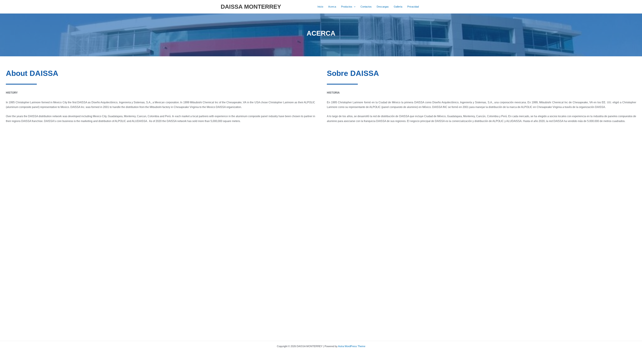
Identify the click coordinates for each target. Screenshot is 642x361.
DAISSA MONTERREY (251, 6)
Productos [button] (346, 6)
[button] (353, 6)
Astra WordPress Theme (351, 346)
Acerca (332, 6)
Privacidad (413, 6)
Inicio (320, 6)
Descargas (383, 6)
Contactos (366, 6)
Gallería (398, 6)
